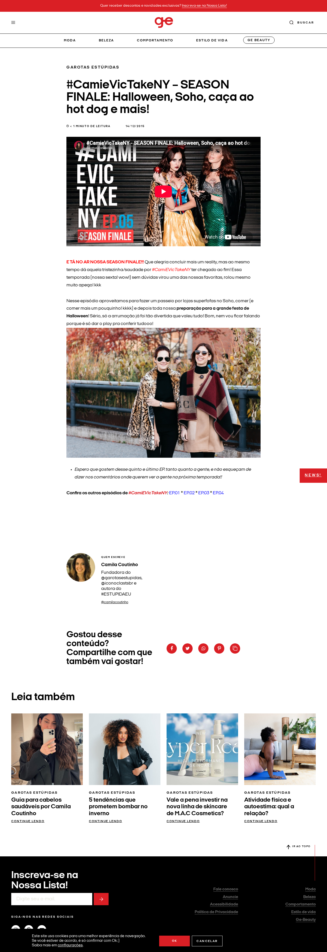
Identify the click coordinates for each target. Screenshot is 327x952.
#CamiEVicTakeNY (148, 493)
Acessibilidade (224, 904)
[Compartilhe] (235, 648)
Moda (70, 40)
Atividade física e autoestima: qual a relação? (269, 807)
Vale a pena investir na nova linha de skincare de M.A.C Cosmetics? (197, 807)
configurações (70, 945)
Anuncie (230, 897)
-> (101, 899)
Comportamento (155, 40)
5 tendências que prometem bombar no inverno (118, 807)
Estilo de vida (212, 40)
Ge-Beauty (306, 920)
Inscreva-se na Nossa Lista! (204, 6)
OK (174, 941)
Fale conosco (225, 889)
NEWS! (313, 475)
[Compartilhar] (172, 648)
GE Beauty (259, 40)
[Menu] (13, 22)
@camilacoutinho (114, 602)
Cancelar (207, 941)
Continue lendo (27, 821)
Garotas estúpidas (93, 67)
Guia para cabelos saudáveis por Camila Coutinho (41, 807)
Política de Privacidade (216, 912)
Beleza (106, 40)
